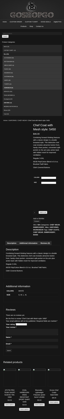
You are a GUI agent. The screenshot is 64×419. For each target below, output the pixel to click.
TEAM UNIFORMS (9, 95)
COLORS (36, 177)
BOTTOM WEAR (9, 61)
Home (5, 22)
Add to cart (43, 212)
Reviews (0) (45, 243)
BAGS (6, 46)
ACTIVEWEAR (9, 57)
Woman (7, 110)
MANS (35, 235)
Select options (9, 404)
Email (9, 344)
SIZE (35, 182)
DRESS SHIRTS (9, 65)
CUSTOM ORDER (16, 22)
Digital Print (57, 22)
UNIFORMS (8, 102)
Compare (36, 221)
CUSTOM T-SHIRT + (10, 50)
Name (9, 337)
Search (5, 36)
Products (23, 26)
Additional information (28, 243)
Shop (31, 26)
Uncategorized (8, 99)
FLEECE (7, 69)
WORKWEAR (8, 87)
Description (11, 243)
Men (6, 54)
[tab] (11, 243)
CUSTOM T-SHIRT (31, 22)
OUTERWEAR (8, 76)
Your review (11, 327)
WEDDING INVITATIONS (11, 106)
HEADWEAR (8, 72)
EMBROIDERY (38, 227)
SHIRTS (7, 80)
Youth (6, 114)
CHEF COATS (53, 230)
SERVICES (8, 91)
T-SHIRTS (7, 84)
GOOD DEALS (46, 22)
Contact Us (39, 26)
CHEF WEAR (22, 120)
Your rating (11, 324)
